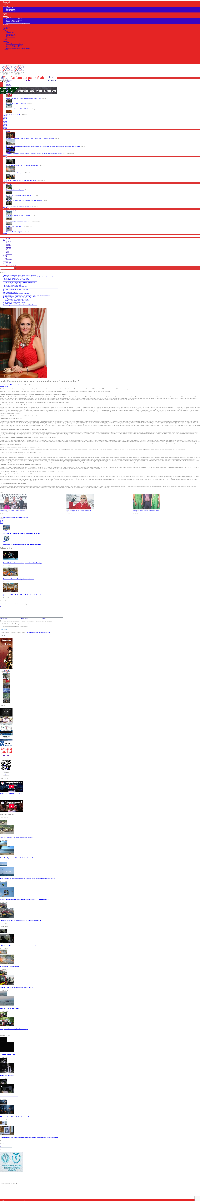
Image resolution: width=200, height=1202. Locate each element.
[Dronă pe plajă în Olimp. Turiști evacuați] (9, 102)
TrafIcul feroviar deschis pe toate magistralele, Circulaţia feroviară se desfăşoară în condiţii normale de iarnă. (29, 276)
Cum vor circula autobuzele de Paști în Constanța (15, 286)
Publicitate (5, 24)
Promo (16, 384)
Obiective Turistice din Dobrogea (14, 18)
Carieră (5, 13)
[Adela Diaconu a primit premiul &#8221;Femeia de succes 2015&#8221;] (32, 501)
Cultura (8, 83)
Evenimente (9, 157)
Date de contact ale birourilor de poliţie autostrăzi (18, 23)
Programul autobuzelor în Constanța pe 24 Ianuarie (15, 289)
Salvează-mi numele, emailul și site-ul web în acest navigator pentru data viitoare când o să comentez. (27, 621)
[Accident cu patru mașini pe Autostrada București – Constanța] (10, 179)
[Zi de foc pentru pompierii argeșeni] (10, 171)
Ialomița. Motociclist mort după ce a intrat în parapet (14, 1029)
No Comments (21, 384)
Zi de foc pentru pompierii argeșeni (15, 172)
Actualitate (9, 80)
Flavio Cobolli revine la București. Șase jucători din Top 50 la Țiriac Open (22, 563)
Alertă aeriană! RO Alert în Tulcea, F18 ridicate (18, 109)
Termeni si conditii (10, 11)
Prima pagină (6, 2)
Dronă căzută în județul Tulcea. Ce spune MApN (18, 221)
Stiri (4, 78)
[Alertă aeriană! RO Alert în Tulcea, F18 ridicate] (9, 107)
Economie (8, 85)
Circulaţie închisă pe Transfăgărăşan (15, 190)
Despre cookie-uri (10, 9)
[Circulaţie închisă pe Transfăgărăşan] (9, 188)
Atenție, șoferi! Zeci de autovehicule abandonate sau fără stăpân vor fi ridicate (20, 920)
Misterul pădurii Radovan (7, 1075)
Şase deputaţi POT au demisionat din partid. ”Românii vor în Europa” (22, 594)
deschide (13, 517)
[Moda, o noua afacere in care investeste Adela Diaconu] (98, 501)
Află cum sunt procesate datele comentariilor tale (38, 632)
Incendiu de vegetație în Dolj (7, 1054)
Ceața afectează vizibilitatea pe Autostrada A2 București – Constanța (20, 281)
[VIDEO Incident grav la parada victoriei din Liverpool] (9, 204)
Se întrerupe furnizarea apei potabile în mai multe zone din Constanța (20, 296)
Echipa (5, 4)
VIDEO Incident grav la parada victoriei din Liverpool (19, 206)
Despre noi (6, 3)
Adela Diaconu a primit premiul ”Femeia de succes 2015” (12, 510)
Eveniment (5, 156)
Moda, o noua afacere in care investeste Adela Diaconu (78, 510)
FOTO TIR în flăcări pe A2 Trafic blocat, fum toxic (19, 195)
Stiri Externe (9, 92)
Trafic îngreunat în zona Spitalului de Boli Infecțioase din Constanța (19, 298)
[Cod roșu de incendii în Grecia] (9, 113)
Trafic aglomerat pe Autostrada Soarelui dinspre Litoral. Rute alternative (24, 200)
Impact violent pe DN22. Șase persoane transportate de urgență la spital (23, 98)
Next (4, 541)
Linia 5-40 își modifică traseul (10, 303)
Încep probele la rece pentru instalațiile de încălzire (15, 299)
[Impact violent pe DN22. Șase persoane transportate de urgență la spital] (9, 96)
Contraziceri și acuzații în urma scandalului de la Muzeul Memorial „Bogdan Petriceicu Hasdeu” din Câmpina (29, 1137)
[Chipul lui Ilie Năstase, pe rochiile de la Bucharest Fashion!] (165, 501)
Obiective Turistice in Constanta (14, 20)
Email (6, 386)
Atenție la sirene (7, 291)
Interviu (12, 384)
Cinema (8, 81)
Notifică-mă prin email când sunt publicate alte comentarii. (16, 624)
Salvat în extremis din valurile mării (9, 1008)
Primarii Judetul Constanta (12, 21)
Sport (7, 91)
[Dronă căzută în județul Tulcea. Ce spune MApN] (9, 219)
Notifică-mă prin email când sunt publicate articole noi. (15, 626)
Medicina (8, 87)
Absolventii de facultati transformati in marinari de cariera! (22, 544)
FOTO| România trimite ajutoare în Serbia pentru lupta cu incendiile (23, 165)
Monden (5, 129)
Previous (5, 530)
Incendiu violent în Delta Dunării (14, 226)
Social (7, 90)
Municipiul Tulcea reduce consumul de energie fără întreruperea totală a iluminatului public (24, 899)
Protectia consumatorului (12, 10)
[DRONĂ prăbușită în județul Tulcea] (9, 230)
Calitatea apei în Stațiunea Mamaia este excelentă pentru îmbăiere (19, 282)
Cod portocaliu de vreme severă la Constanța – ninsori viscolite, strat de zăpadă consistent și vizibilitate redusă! (30, 288)
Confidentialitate (10, 7)
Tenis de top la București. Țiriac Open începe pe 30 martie (18, 579)
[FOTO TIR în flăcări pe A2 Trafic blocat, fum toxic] (9, 194)
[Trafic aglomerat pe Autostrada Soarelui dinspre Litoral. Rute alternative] (9, 199)
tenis (24, 517)
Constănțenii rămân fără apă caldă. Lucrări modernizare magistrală (19, 275)
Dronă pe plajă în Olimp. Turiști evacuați (16, 103)
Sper (22, 517)
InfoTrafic (5, 183)
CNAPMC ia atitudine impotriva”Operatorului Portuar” (21, 533)
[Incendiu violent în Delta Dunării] (9, 225)
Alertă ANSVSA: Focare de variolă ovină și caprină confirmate (16, 837)
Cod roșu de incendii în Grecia (13, 114)
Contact (5, 14)
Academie (5, 517)
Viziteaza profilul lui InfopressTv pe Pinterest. (11, 793)
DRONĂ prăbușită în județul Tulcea (15, 231)
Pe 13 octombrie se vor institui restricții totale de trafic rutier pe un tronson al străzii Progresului (26, 295)
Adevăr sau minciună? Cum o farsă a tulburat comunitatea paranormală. (19, 1117)
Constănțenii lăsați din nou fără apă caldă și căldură (15, 278)
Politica (8, 88)
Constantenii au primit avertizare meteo (12, 285)
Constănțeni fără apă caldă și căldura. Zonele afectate (16, 279)
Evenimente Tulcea (8, 209)
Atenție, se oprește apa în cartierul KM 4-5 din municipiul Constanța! (20, 305)
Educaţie (8, 84)
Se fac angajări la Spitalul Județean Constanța (14, 302)
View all (5, 115)
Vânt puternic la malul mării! (10, 292)
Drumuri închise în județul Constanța (12, 283)
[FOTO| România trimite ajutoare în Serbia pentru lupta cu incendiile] (10, 164)
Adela (9, 517)
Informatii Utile (7, 17)
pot (20, 517)
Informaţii (5, 6)
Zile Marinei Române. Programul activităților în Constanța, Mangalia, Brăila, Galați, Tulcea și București (27, 878)
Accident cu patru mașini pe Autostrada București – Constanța (21, 180)
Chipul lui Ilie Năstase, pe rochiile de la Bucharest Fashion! (146, 510)
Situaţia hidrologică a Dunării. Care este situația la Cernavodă (16, 858)
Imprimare (2, 386)
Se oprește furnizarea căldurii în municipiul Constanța (16, 300)
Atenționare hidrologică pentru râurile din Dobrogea (16, 293)
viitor (26, 517)
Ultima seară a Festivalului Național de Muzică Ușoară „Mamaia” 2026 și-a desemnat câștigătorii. (30, 138)
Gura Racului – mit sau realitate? (9, 1096)
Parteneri (5, 16)
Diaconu (17, 517)
